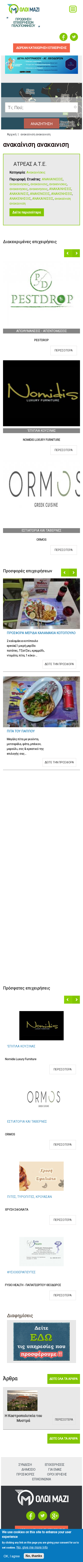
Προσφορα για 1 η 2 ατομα (28, 922)
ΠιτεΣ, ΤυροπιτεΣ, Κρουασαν (41, 331)
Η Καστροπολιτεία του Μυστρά (23, 1418)
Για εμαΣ (54, 1469)
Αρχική (12, 134)
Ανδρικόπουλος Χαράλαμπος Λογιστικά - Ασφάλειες (39, 1285)
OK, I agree (12, 1556)
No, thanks (34, 1556)
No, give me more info (32, 1547)
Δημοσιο (28, 1469)
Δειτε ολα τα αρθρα (64, 1378)
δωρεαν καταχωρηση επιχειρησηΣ (41, 48)
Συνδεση (25, 1465)
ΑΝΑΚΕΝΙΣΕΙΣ (40, 194)
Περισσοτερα (64, 350)
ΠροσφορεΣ (25, 1474)
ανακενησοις (38, 189)
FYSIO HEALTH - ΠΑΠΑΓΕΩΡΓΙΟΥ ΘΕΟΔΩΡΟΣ (41, 439)
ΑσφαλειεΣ (15, 1272)
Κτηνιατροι (16, 1197)
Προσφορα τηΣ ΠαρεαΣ (25, 824)
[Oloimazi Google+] (54, 1519)
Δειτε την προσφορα (59, 654)
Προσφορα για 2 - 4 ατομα (28, 721)
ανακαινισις (39, 184)
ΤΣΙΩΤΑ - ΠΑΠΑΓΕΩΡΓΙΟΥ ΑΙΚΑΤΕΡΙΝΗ (42, 539)
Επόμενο (76, 253)
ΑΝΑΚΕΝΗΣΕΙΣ (61, 194)
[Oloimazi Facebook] (63, 37)
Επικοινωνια (41, 1479)
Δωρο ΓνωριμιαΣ (20, 633)
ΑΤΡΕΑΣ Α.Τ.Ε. (30, 164)
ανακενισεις (58, 184)
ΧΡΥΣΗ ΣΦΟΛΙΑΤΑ (41, 340)
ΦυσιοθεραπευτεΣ (41, 431)
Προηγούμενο (68, 253)
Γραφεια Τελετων (20, 1121)
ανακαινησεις (19, 184)
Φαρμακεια (41, 530)
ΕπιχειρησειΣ (54, 1465)
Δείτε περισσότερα (26, 212)
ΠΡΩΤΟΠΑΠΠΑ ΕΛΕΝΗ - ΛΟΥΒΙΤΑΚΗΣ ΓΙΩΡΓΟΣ (34, 1134)
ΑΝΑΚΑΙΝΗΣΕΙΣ (60, 189)
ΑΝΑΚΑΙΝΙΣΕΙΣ (52, 179)
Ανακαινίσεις (36, 172)
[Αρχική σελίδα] (41, 1505)
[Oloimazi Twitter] (74, 37)
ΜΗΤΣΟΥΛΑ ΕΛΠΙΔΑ (17, 1209)
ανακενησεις (18, 189)
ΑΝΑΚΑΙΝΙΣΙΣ (19, 194)
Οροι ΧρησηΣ (57, 1474)
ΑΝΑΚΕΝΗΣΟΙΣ (20, 199)
